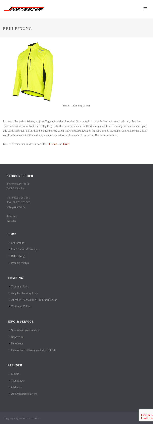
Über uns (12, 216)
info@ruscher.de (16, 207)
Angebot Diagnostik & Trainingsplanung (34, 299)
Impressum (17, 336)
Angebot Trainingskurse (24, 293)
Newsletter (17, 343)
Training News (19, 286)
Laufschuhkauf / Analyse (25, 249)
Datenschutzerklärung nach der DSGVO (33, 350)
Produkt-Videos (20, 262)
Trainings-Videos (20, 306)
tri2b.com (16, 387)
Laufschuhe (17, 242)
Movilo (15, 373)
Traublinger (18, 380)
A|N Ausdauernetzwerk (24, 393)
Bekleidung (18, 256)
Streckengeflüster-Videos (25, 330)
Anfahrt (11, 220)
